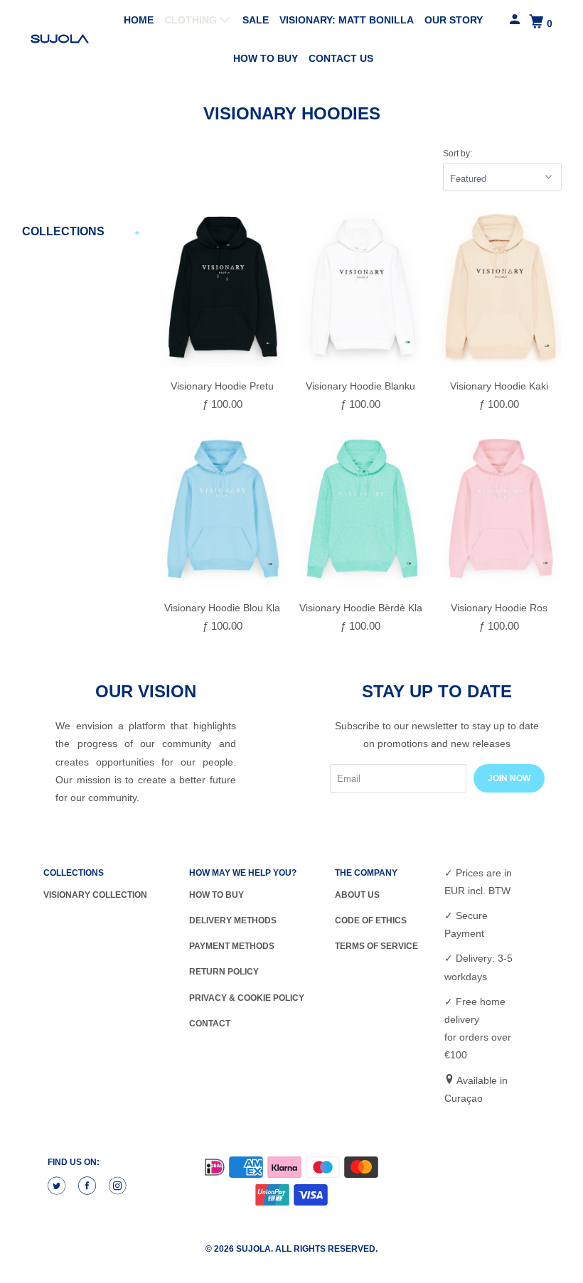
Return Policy (224, 972)
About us (357, 895)
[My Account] (516, 19)
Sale (255, 20)
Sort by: (457, 154)
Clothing (192, 20)
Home (139, 20)
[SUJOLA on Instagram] (119, 1186)
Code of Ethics (371, 920)
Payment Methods (231, 946)
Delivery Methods (233, 920)
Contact (209, 1024)
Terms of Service (376, 946)
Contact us (341, 58)
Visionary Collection (95, 895)
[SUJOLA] (61, 38)
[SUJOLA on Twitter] (58, 1186)
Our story (453, 20)
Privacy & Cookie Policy (246, 998)
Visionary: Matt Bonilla (346, 20)
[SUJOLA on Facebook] (89, 1186)
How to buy (265, 58)
